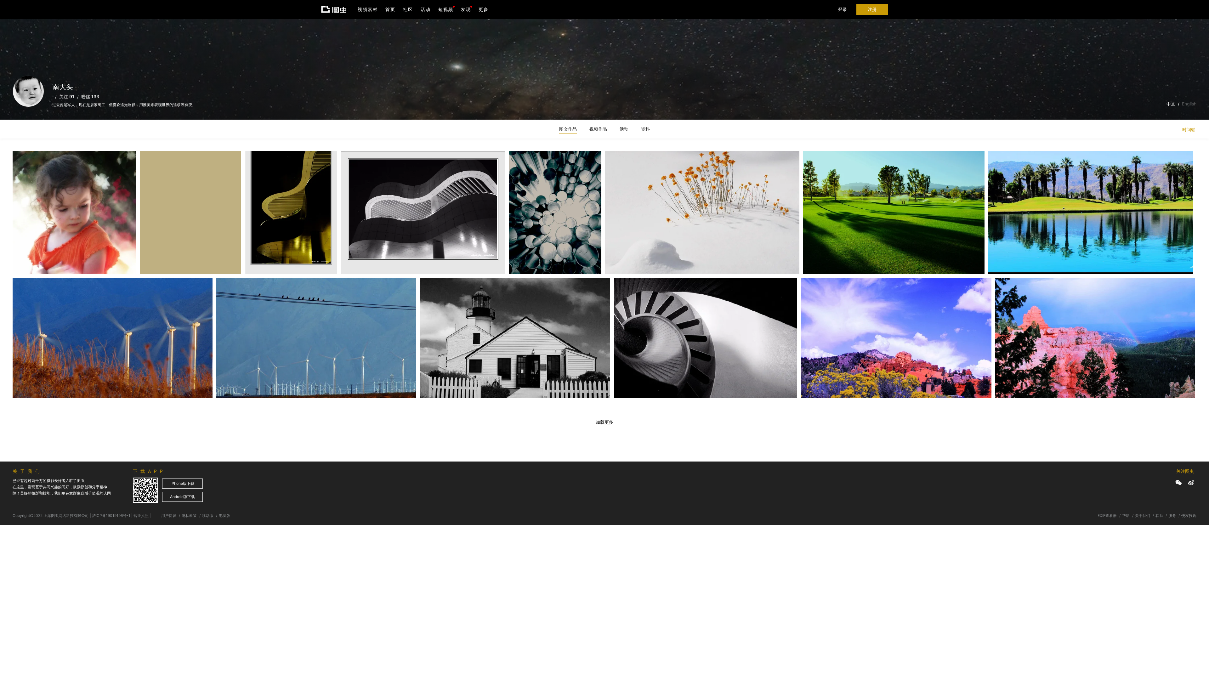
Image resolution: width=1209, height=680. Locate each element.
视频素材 (368, 9)
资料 (645, 129)
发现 (466, 9)
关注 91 (66, 96)
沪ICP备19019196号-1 (111, 515)
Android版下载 (182, 496)
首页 (390, 9)
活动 (426, 9)
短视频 (445, 9)
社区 (408, 9)
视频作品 (598, 129)
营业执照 (141, 515)
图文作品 (568, 129)
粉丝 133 (90, 96)
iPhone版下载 (182, 483)
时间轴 (1188, 129)
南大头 (28, 166)
